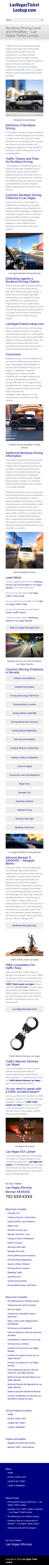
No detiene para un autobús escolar (23, 1301)
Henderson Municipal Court (24, 925)
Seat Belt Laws (14, 1277)
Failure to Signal (24, 766)
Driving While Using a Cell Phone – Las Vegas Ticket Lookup (25, 1503)
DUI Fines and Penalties (24, 739)
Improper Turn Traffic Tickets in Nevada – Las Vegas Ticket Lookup (25, 1510)
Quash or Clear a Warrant (19, 1264)
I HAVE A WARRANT (16, 1427)
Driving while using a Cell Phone (24, 695)
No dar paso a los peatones (20, 1328)
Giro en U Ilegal (14, 1309)
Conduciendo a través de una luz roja (24, 1339)
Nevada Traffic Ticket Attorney (21, 1447)
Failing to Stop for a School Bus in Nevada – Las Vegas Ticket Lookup (23, 1522)
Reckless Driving (24, 810)
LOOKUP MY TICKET (17, 1423)
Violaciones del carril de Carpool (22, 1305)
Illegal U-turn (24, 784)
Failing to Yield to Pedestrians (21, 1238)
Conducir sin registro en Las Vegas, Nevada (23, 1364)
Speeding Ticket (15, 1272)
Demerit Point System (24, 687)
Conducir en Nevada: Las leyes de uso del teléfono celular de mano (24, 1397)
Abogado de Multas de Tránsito (21, 1443)
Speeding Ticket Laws (24, 827)
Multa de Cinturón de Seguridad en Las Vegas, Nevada (25, 1385)
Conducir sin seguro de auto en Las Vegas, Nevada (23, 1357)
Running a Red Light (25, 818)
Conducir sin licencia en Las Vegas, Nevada (23, 1349)
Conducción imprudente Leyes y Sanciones (22, 1315)
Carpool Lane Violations (24, 678)
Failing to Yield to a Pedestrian (24, 757)
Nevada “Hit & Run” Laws (19, 1234)
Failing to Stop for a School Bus (24, 748)
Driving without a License (24, 704)
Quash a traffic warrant (16, 612)
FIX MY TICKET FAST (17, 1419)
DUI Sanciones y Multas (18, 1344)
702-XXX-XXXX (19, 1196)
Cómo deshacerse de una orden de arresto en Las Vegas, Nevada (23, 1371)
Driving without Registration (24, 730)
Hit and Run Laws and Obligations (24, 775)
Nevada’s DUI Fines (16, 1251)
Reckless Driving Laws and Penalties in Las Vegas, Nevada (24, 585)
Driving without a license (18, 1268)
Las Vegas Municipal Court (24, 1009)
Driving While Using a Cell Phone (22, 1285)
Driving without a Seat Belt (24, 713)
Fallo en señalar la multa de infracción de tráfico (24, 1334)
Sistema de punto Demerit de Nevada (24, 1391)
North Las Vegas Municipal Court (24, 627)
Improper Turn (24, 792)
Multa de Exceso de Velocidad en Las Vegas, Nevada (24, 1378)
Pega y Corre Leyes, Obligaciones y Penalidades (23, 1322)
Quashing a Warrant (24, 801)
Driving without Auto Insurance (24, 722)
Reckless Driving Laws (17, 1230)
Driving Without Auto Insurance (21, 1255)
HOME (10, 1414)
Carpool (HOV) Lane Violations (21, 1221)
